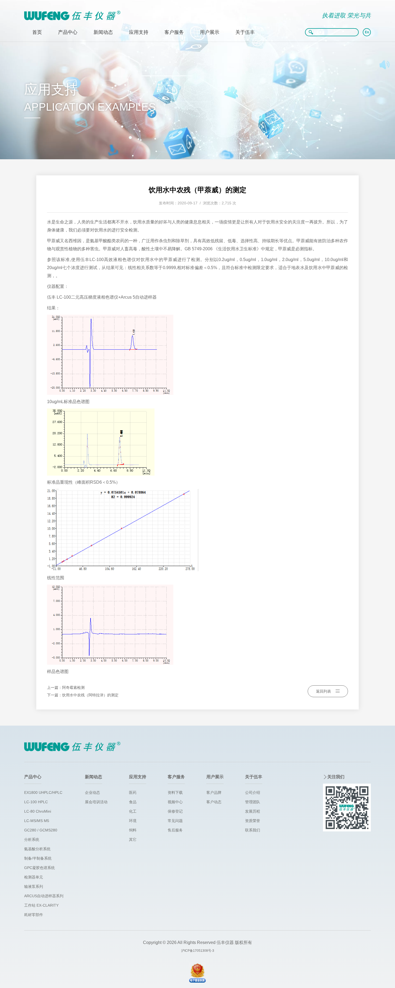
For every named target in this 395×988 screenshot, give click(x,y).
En (367, 32)
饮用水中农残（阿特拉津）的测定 (90, 695)
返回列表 (323, 691)
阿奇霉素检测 (73, 687)
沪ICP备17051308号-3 (197, 951)
